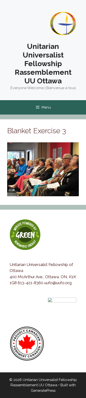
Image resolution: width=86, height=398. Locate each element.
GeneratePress (43, 390)
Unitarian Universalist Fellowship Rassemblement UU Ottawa (43, 63)
